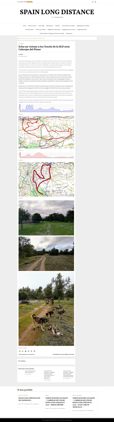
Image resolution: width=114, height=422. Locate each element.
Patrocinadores (30, 29)
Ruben (20, 404)
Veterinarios (69, 33)
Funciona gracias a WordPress (49, 420)
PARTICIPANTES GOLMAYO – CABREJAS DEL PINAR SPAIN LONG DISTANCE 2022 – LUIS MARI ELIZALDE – (68, 373)
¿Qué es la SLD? (32, 25)
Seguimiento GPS (82, 29)
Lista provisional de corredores (26, 354)
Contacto (57, 25)
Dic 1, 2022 (53, 408)
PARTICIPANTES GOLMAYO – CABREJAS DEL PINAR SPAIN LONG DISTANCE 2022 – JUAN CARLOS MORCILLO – (84, 402)
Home (24, 25)
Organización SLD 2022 (83, 25)
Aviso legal (41, 25)
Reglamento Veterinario (54, 29)
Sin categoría (21, 43)
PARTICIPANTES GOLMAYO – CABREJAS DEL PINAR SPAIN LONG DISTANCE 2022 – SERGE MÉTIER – (57, 401)
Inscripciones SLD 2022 (68, 25)
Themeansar (69, 420)
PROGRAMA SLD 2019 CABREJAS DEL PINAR (64, 354)
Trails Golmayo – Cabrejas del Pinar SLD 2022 (52, 33)
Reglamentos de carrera (68, 29)
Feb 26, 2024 (29, 374)
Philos (21, 54)
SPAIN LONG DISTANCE (57, 12)
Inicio (19, 38)
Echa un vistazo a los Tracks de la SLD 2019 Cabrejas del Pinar (33, 38)
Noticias (20, 395)
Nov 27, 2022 (67, 378)
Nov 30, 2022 (81, 410)
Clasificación (49, 25)
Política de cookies (41, 29)
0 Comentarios (35, 404)
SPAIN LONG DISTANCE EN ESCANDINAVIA (29, 399)
